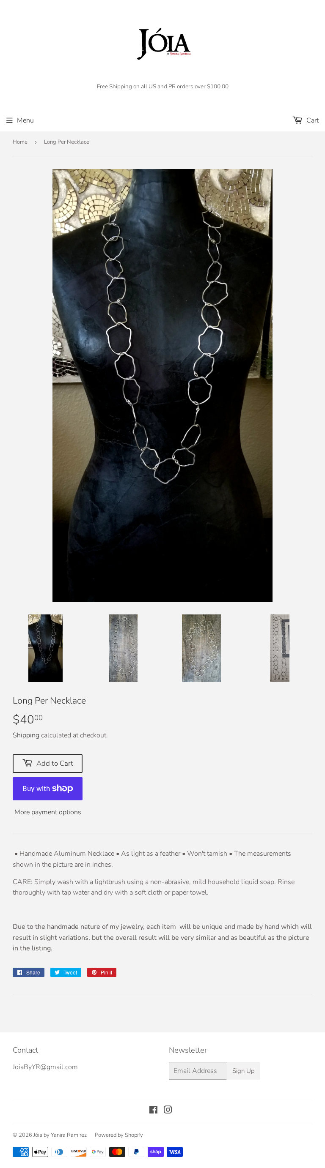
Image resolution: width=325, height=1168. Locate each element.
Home (20, 142)
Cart (312, 120)
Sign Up (243, 1071)
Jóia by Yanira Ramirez (60, 1135)
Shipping (26, 735)
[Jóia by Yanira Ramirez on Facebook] (153, 1111)
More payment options (47, 812)
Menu (25, 120)
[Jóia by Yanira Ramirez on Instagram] (168, 1111)
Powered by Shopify (119, 1135)
